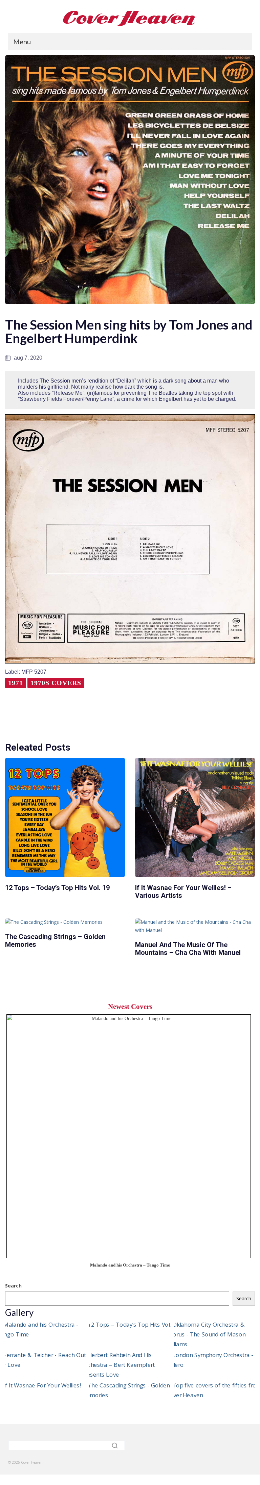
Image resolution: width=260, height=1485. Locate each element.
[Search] (116, 1445)
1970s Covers (55, 682)
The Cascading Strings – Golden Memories (55, 940)
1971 (15, 682)
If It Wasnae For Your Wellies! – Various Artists (183, 892)
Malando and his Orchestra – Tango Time (130, 1265)
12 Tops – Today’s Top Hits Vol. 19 (57, 888)
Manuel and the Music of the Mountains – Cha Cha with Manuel (188, 949)
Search (13, 1285)
